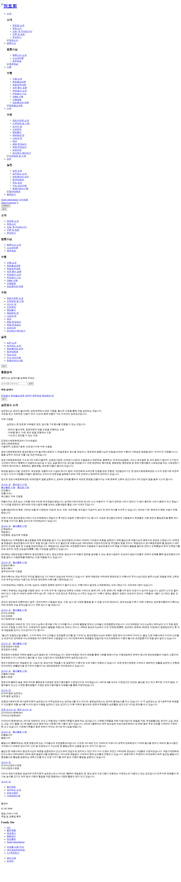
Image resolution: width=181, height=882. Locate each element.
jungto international (9, 200)
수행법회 (16, 99)
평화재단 (11, 836)
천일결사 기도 (19, 93)
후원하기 (11, 194)
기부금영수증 (13, 796)
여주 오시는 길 (8, 709)
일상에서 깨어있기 (21, 153)
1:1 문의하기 (13, 853)
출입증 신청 (23, 487)
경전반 (28, 395)
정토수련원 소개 (20, 120)
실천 (9, 159)
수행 (9, 67)
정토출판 (11, 839)
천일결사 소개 (19, 91)
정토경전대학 (19, 85)
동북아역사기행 (20, 188)
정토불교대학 (19, 82)
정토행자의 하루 (20, 102)
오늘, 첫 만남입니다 (22, 31)
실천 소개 (17, 171)
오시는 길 (17, 126)
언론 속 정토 (18, 34)
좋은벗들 (11, 830)
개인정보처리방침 (16, 850)
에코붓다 (11, 833)
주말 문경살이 (19, 147)
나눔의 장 (17, 138)
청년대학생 (18, 179)
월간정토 (11, 787)
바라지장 (16, 150)
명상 (14, 141)
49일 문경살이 (19, 144)
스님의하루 (18, 58)
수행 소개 (17, 79)
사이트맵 (23, 200)
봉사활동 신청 (8, 487)
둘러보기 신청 (20, 484)
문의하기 (16, 37)
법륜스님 (11, 43)
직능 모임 (17, 182)
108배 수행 (17, 96)
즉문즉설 (16, 61)
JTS (8, 827)
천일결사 (5, 395)
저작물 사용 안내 (15, 847)
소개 (9, 13)
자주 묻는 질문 (19, 88)
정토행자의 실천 (20, 177)
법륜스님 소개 (19, 55)
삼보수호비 (12, 793)
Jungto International (15, 842)
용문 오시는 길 (24, 709)
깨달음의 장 (18, 135)
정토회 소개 (18, 25)
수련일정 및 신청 (20, 123)
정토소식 (16, 28)
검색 (31, 383)
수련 (9, 108)
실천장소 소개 (19, 174)
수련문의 (16, 129)
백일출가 (16, 132)
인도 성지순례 (19, 185)
